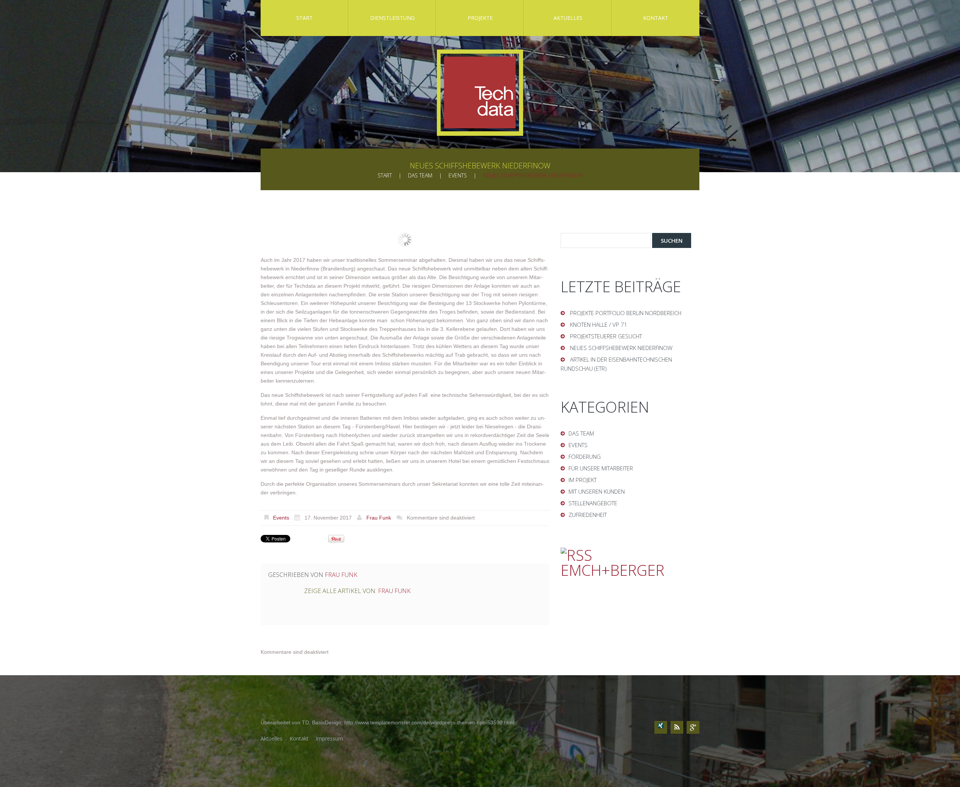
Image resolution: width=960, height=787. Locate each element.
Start (304, 17)
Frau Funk (378, 518)
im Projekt (582, 480)
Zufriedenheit (587, 514)
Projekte (480, 17)
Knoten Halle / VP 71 (598, 324)
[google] (693, 727)
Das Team (420, 175)
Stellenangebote (592, 503)
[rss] (676, 727)
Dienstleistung (392, 17)
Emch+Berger (612, 570)
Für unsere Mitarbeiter (600, 468)
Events (457, 175)
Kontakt (655, 17)
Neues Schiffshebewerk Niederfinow (621, 347)
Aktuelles (568, 17)
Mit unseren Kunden (596, 491)
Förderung (584, 456)
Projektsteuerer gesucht (606, 336)
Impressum (329, 738)
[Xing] (660, 727)
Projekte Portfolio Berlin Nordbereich (625, 313)
